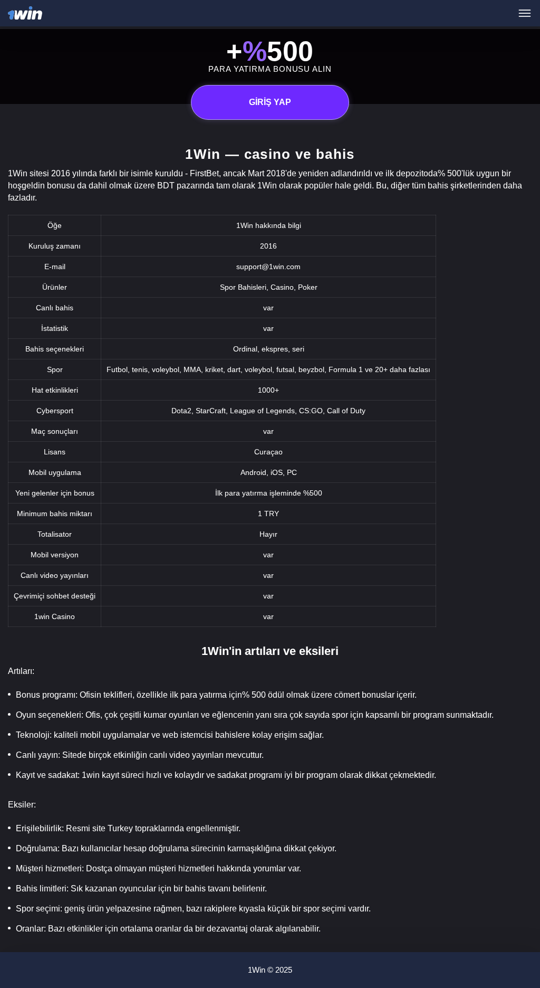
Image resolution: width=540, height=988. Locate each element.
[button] (521, 943)
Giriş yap (270, 102)
